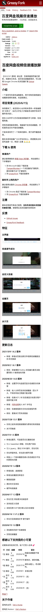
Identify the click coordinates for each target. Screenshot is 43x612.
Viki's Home (17, 605)
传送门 (4, 594)
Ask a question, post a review (14, 31)
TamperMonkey (13, 168)
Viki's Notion (20, 609)
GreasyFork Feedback (15, 222)
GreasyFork (13, 173)
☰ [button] (40, 2)
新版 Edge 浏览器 (22, 159)
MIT (13, 54)
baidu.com (15, 57)
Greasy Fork (16, 2)
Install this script (10, 26)
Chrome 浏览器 (21, 184)
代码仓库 (15, 404)
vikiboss (14, 37)
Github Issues (12, 218)
